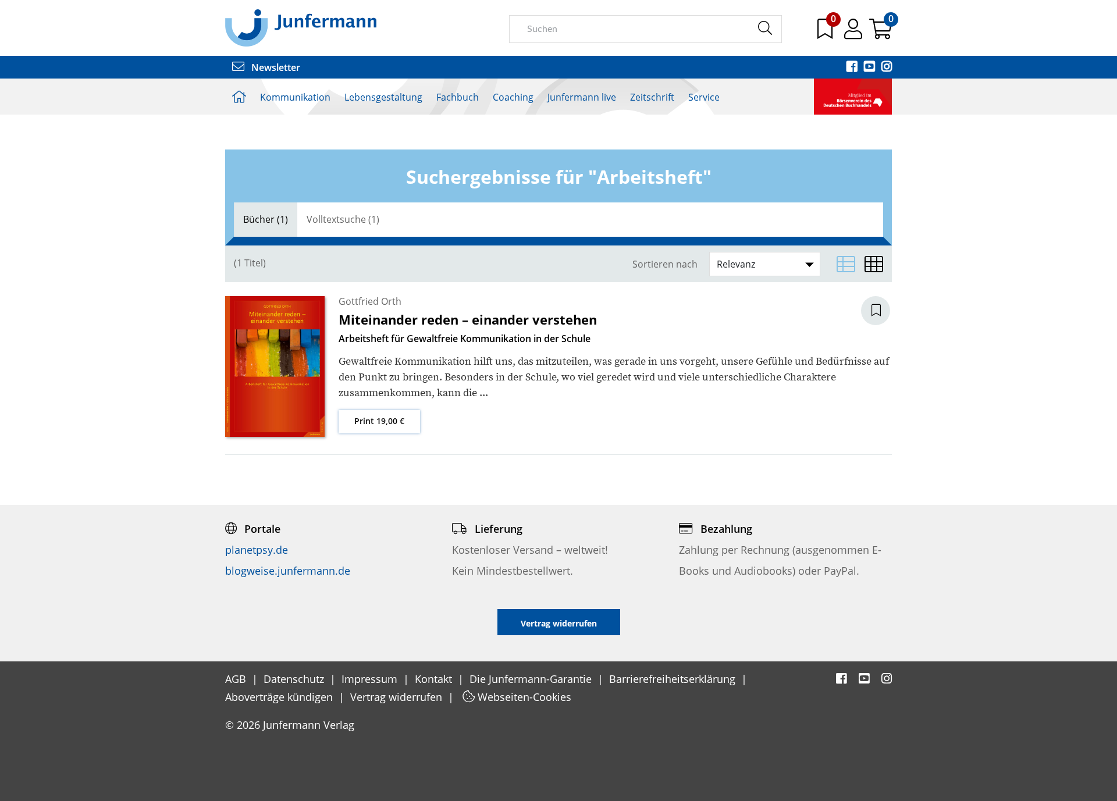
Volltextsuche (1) (343, 219)
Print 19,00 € (379, 420)
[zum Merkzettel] (826, 33)
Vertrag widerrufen (397, 697)
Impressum (370, 679)
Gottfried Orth (370, 301)
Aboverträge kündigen (280, 697)
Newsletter (274, 67)
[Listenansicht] (846, 264)
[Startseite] (300, 27)
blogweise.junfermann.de (287, 571)
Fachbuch (457, 97)
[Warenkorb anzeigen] (880, 33)
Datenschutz (295, 679)
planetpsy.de (256, 550)
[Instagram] (886, 67)
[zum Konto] (854, 33)
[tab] (265, 219)
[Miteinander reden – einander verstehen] (275, 365)
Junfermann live (581, 97)
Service (704, 97)
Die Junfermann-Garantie (532, 679)
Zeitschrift (652, 97)
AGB (237, 679)
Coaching (513, 97)
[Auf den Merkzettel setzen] (882, 310)
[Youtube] (870, 67)
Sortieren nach (665, 264)
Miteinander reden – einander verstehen (468, 319)
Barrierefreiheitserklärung (673, 679)
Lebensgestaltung (383, 97)
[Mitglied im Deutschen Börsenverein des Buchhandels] (853, 95)
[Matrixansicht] (874, 264)
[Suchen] (764, 28)
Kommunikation (295, 97)
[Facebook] (852, 67)
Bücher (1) (265, 219)
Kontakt (435, 679)
